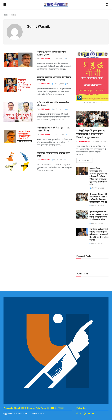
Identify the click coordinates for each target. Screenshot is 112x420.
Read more (85, 159)
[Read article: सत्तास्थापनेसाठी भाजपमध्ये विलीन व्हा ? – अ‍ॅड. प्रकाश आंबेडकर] (18, 136)
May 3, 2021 (57, 160)
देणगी (26, 413)
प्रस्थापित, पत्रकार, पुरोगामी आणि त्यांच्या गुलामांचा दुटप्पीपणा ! (51, 53)
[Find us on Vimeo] (93, 413)
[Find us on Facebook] (77, 413)
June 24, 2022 (58, 84)
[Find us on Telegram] (85, 413)
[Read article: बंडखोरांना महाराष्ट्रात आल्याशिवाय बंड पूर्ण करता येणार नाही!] (18, 86)
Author (13, 14)
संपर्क (42, 413)
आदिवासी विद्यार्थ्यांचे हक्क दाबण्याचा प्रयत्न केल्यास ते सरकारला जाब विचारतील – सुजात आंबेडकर (90, 134)
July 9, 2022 (58, 58)
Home (6, 14)
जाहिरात (34, 413)
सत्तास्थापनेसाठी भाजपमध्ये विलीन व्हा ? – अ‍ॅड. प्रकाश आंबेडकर (53, 129)
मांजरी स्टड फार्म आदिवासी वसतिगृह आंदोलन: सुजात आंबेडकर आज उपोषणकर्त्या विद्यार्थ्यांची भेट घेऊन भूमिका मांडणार (99, 234)
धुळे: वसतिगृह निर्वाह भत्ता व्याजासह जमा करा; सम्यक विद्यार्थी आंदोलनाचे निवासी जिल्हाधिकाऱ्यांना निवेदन (99, 215)
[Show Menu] (5, 4)
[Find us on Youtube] (89, 413)
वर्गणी (20, 413)
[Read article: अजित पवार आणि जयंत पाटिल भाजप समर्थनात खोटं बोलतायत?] (18, 111)
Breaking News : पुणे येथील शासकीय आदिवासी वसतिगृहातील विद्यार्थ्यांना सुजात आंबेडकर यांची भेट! (98, 198)
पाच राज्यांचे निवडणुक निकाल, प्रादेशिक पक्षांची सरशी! (53, 154)
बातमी (80, 124)
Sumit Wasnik (45, 58)
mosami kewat (84, 141)
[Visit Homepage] (56, 4)
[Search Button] (107, 4)
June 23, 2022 (58, 134)
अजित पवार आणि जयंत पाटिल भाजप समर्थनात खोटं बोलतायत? (53, 104)
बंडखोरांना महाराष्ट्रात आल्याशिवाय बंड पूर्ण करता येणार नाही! (54, 78)
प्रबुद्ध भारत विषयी (9, 413)
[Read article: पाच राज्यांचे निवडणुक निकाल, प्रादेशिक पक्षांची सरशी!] (18, 162)
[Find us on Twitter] (81, 413)
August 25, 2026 (99, 141)
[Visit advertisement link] (92, 75)
